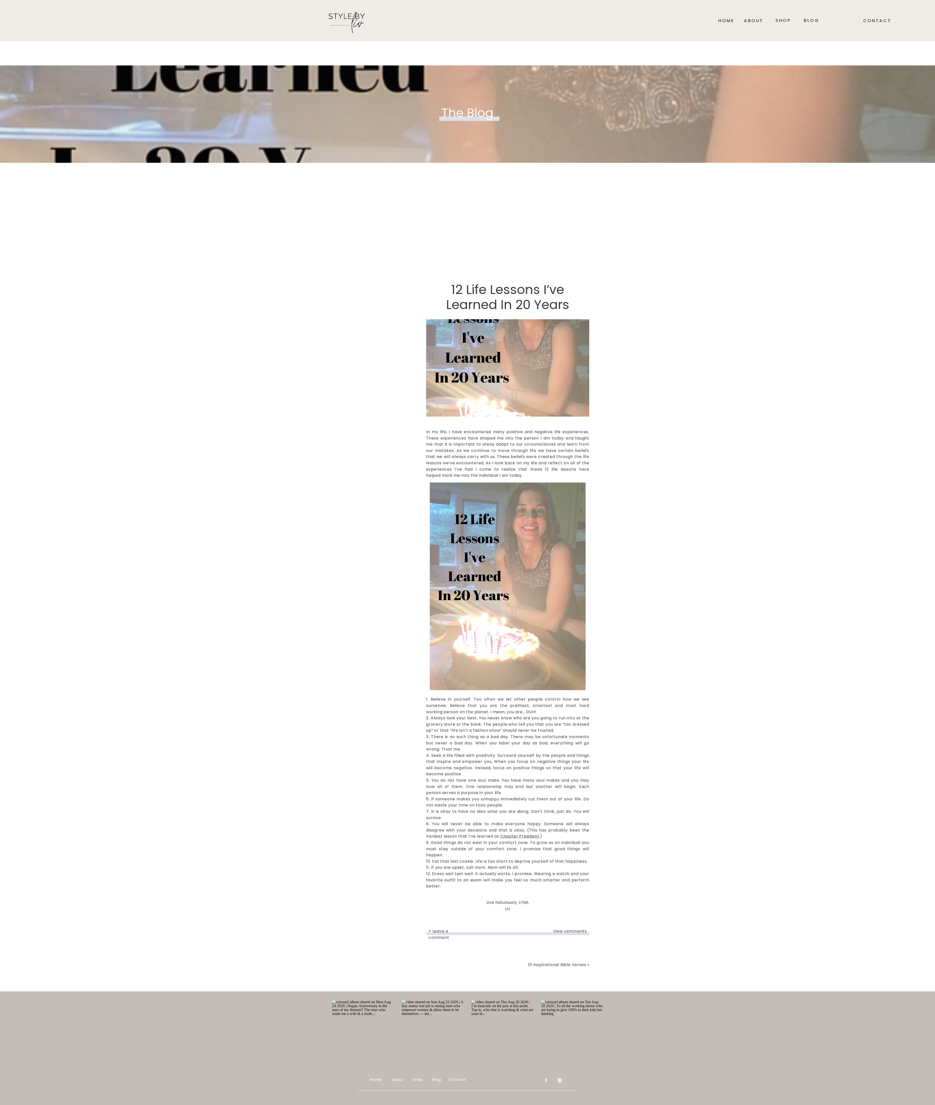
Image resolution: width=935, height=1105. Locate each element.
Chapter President (519, 836)
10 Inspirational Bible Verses (557, 965)
